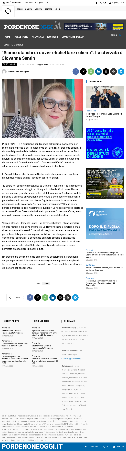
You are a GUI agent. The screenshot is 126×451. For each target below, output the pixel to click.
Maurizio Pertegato (19, 71)
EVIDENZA (90, 265)
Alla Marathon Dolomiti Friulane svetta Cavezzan (12, 332)
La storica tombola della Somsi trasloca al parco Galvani (15, 345)
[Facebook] (96, 3)
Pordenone (9, 64)
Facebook (93, 447)
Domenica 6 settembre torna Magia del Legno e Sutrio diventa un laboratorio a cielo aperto (105, 255)
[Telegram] (121, 71)
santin (46, 283)
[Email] (106, 71)
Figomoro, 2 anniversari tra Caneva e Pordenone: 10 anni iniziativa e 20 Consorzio (101, 283)
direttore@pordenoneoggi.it (73, 359)
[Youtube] (105, 3)
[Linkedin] (98, 71)
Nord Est (89, 250)
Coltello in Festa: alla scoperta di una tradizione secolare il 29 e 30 (45, 361)
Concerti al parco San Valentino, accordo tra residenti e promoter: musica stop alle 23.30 (15, 360)
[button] (117, 34)
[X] (101, 3)
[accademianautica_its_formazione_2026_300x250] (105, 238)
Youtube (120, 447)
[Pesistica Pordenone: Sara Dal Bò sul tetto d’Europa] (105, 97)
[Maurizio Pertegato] (5, 71)
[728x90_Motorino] (94, 29)
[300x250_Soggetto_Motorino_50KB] (105, 198)
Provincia (90, 278)
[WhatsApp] (91, 71)
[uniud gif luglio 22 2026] (105, 158)
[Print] (113, 71)
